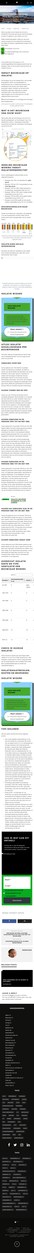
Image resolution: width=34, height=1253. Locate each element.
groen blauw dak (8, 1105)
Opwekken (8, 1060)
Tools (18, 1228)
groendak (19, 1105)
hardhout (6, 1109)
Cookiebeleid (12, 1230)
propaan (24, 1115)
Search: (13, 575)
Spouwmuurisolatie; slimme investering (17, 942)
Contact (12, 1232)
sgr (4, 1121)
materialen (25, 1112)
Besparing (8, 1048)
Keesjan (7, 19)
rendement (17, 1118)
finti (17, 1102)
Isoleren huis (15, 19)
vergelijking (6, 1128)
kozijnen (22, 1109)
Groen (7, 1080)
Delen (7, 1065)
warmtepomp (20, 1131)
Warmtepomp (9, 1043)
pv (3, 1118)
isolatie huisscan (6, 68)
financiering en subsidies (12, 1068)
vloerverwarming (8, 1131)
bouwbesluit (5, 86)
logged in (12, 995)
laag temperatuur (8, 1112)
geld (23, 1102)
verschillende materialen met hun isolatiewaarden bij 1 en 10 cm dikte (18, 751)
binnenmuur (12, 1096)
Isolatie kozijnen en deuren (13, 1078)
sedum (25, 1118)
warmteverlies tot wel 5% (12, 828)
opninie (11, 1115)
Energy (7, 1023)
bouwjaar (5, 913)
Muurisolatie (9, 1045)
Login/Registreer (24, 1232)
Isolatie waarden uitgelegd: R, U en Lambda (18, 500)
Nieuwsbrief (27, 1229)
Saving (7, 1020)
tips (15, 1125)
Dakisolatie (8, 1032)
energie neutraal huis (11, 1063)
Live (6, 1025)
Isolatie (22, 19)
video (25, 1128)
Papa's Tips (8, 1085)
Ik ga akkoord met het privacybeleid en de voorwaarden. (14, 893)
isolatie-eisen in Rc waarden (10, 285)
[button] (8, 580)
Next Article (17, 939)
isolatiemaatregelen (11, 39)
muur (4, 1115)
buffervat (6, 1099)
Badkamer (8, 1028)
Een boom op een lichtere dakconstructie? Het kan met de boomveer (17, 934)
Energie (7, 1058)
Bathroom (8, 1017)
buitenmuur (15, 1099)
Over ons (26, 1228)
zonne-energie (7, 1137)
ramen (9, 1118)
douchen (10, 1102)
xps (20, 1134)
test (19, 1121)
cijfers (24, 1099)
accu (4, 1096)
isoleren (14, 1109)
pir (18, 1115)
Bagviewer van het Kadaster (16, 120)
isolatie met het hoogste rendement (11, 376)
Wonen (7, 1030)
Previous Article (17, 931)
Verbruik (7, 1038)
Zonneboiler (8, 1053)
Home (11, 1228)
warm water (6, 1134)
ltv (17, 1112)
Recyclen (8, 1050)
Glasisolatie (8, 1070)
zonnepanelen (18, 1137)
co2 (4, 1102)
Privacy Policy (26, 1230)
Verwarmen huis (10, 1073)
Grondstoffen (9, 1083)
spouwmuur (13, 913)
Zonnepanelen (9, 1055)
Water (7, 1015)
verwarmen (17, 1128)
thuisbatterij (7, 1125)
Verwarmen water (10, 1035)
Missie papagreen (14, 1229)
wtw (14, 1134)
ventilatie (21, 913)
